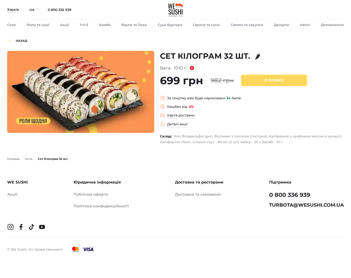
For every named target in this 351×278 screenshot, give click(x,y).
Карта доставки (181, 115)
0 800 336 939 (59, 9)
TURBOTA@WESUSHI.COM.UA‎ (306, 205)
